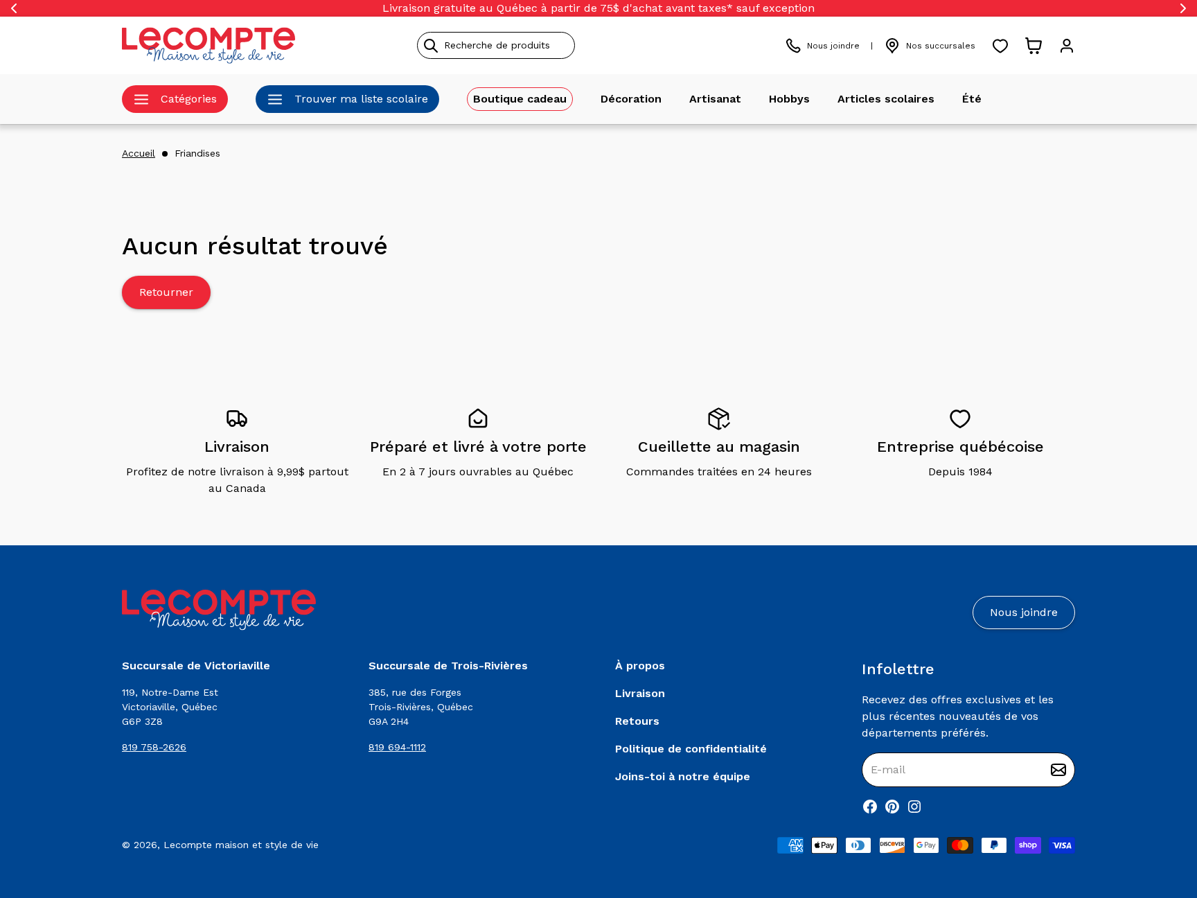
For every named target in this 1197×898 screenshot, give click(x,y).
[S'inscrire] (1058, 769)
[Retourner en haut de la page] (1162, 815)
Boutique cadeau (520, 98)
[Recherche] (431, 45)
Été (972, 98)
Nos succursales (940, 46)
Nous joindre (833, 46)
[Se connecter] (1066, 45)
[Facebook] (870, 806)
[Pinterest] (892, 806)
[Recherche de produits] (559, 45)
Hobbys (789, 98)
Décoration (631, 98)
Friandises (197, 153)
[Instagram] (914, 806)
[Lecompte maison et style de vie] (208, 45)
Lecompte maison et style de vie (241, 844)
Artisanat (715, 98)
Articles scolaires (885, 98)
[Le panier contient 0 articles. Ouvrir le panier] (1033, 45)
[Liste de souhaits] (1000, 45)
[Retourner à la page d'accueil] (219, 610)
